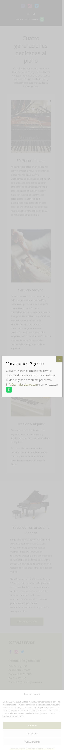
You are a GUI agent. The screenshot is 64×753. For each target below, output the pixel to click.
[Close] (59, 359)
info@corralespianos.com (22, 384)
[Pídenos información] (9, 389)
